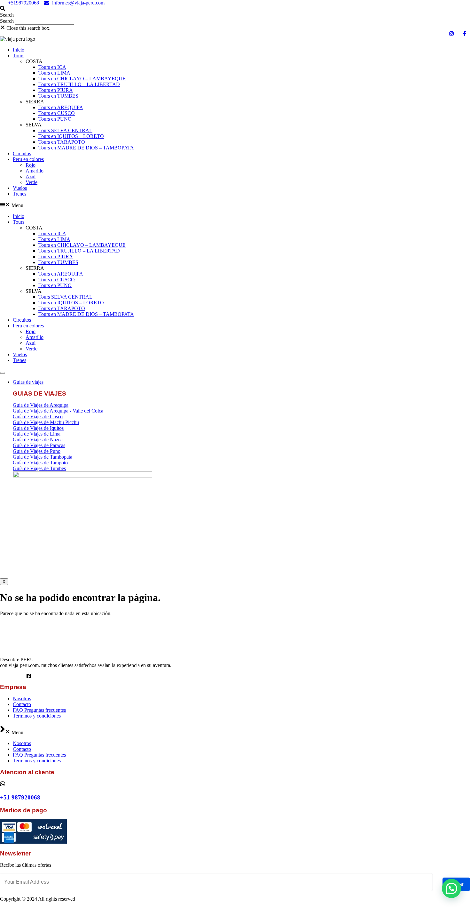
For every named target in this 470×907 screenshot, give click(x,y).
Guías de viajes (28, 382)
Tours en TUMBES (58, 96)
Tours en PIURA (55, 90)
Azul (30, 176)
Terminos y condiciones (37, 715)
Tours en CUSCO (56, 113)
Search (7, 21)
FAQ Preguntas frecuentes (39, 710)
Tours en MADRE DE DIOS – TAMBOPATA (86, 147)
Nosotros (22, 698)
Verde (31, 182)
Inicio (18, 49)
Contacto (22, 704)
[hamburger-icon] (2, 373)
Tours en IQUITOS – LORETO (71, 136)
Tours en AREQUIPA (60, 107)
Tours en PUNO (55, 119)
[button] (235, 12)
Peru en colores (28, 159)
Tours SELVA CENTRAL (65, 130)
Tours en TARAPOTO (61, 142)
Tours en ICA (52, 67)
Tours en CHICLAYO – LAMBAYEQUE (82, 78)
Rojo (30, 165)
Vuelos (20, 188)
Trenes (19, 194)
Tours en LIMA (54, 73)
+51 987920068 (20, 797)
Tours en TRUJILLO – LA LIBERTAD (79, 84)
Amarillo (34, 170)
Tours (18, 55)
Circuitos (22, 153)
